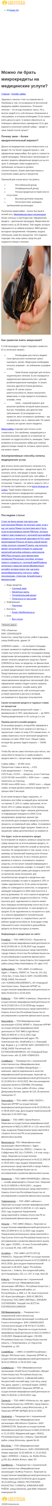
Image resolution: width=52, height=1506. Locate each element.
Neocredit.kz (7, 1021)
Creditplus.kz (7, 1368)
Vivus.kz (5, 1224)
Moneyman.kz (8, 1142)
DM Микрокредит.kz (11, 1312)
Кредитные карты (20, 592)
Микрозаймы (7, 429)
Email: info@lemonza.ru (23, 612)
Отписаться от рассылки (24, 599)
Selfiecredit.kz (8, 969)
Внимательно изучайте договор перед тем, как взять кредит (22, 569)
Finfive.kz (5, 998)
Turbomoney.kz (8, 1201)
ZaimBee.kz (7, 1465)
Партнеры (17, 605)
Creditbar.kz (7, 1061)
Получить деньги (9, 625)
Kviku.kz (5, 1279)
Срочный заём (19, 588)
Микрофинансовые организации (30, 214)
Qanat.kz (5, 1120)
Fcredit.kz (6, 940)
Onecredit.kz (7, 1100)
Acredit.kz (6, 1253)
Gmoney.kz (6, 1179)
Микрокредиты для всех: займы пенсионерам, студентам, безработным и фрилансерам (21, 576)
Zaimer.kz (6, 1400)
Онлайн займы (18, 94)
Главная (5, 94)
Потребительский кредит (24, 595)
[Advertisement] (26, 40)
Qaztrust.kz (6, 1416)
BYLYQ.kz (6, 1446)
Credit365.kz (7, 1352)
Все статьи (17, 619)
